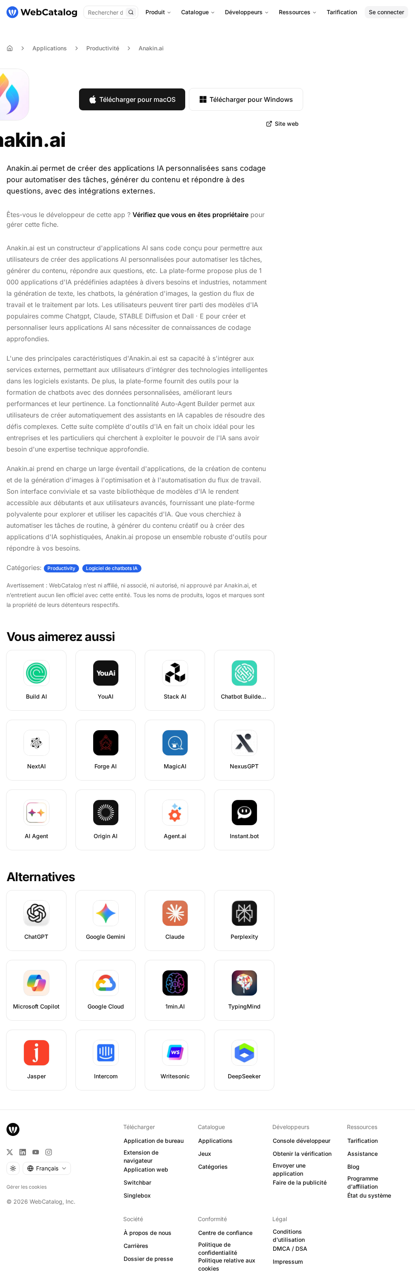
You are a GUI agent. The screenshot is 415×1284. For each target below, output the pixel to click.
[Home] (9, 48)
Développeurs (244, 12)
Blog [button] (353, 1166)
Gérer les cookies (26, 1187)
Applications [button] (215, 1140)
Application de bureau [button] (154, 1140)
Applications (49, 48)
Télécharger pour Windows (251, 99)
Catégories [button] (213, 1166)
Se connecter (386, 12)
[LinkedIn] (22, 1152)
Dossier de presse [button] (148, 1258)
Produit (155, 12)
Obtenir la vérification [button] (302, 1153)
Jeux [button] (204, 1153)
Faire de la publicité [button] (300, 1182)
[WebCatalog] (12, 1129)
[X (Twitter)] (9, 1152)
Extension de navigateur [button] (141, 1156)
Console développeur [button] (301, 1140)
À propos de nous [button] (147, 1232)
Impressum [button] (288, 1261)
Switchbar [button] (137, 1182)
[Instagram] (48, 1152)
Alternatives (40, 876)
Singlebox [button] (137, 1195)
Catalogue (195, 12)
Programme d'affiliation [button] (362, 1182)
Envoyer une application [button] (289, 1169)
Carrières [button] (136, 1245)
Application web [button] (146, 1169)
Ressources (294, 12)
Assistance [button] (362, 1153)
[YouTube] (35, 1152)
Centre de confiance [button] (225, 1232)
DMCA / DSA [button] (290, 1248)
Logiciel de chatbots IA (112, 568)
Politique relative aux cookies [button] (226, 1264)
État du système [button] (369, 1195)
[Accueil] (41, 12)
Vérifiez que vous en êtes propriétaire (190, 215)
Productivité (102, 48)
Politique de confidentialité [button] (217, 1248)
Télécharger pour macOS (137, 99)
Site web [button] (287, 123)
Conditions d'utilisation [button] (289, 1235)
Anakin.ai (151, 48)
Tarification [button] (362, 1140)
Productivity (61, 568)
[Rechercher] (131, 12)
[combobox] (47, 1168)
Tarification (342, 12)
